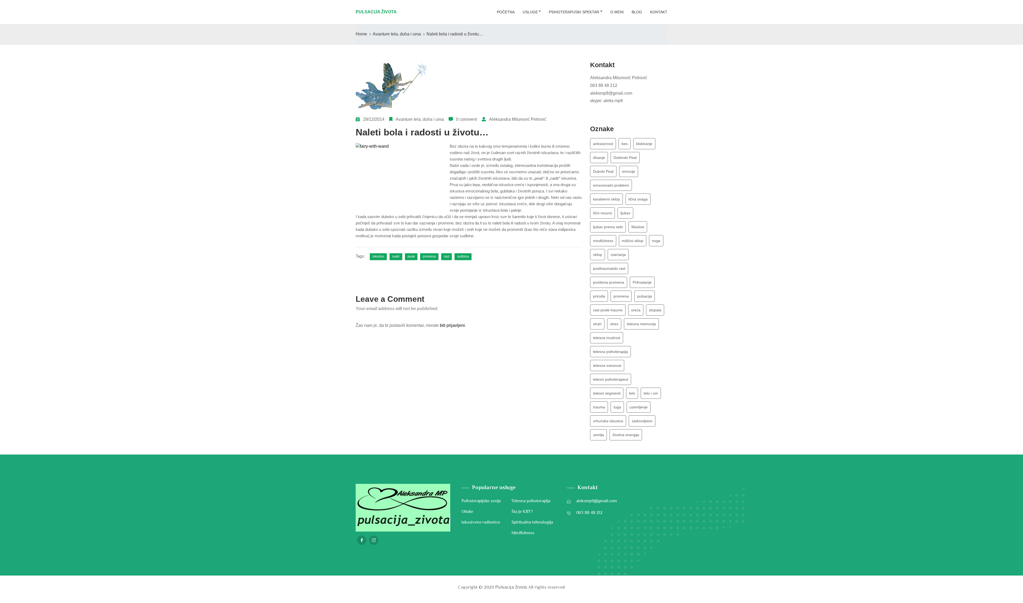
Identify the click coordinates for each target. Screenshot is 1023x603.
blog (637, 12)
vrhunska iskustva (608, 421)
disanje (599, 157)
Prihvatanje (642, 282)
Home (361, 34)
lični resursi (602, 213)
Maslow (637, 227)
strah (597, 324)
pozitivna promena (608, 282)
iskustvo (378, 256)
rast (446, 256)
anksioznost (603, 144)
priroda (599, 296)
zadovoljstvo (642, 421)
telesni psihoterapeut (610, 379)
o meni (617, 12)
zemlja (598, 435)
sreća (635, 310)
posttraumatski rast (609, 268)
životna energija (625, 435)
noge (656, 241)
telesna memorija (641, 324)
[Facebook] (361, 540)
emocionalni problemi (611, 185)
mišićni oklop (632, 241)
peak (411, 256)
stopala (655, 310)
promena (429, 256)
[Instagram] (373, 540)
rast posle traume (608, 310)
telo (632, 393)
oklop (597, 254)
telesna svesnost (607, 365)
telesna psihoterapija (610, 351)
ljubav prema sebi (608, 227)
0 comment (466, 119)
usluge (530, 12)
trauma (599, 407)
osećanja (618, 254)
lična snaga (638, 199)
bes (625, 144)
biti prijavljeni (452, 325)
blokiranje (644, 144)
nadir (396, 256)
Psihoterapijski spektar (574, 12)
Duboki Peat (603, 171)
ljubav (625, 213)
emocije (628, 171)
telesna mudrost (606, 338)
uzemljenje (639, 407)
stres (614, 324)
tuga (617, 407)
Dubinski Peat (625, 157)
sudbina (463, 256)
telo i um (651, 393)
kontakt (658, 12)
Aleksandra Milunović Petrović (517, 119)
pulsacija (644, 296)
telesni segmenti (606, 393)
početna (506, 12)
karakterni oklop (606, 199)
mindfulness (603, 241)
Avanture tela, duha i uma (397, 34)
